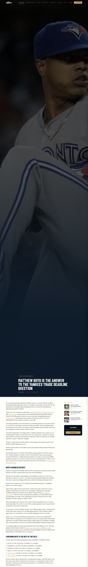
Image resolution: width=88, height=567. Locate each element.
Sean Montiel (21, 392)
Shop (65, 2)
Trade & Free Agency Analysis (26, 376)
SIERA (11, 517)
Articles (21, 2)
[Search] (69, 2)
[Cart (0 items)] (71, 2)
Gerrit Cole (29, 528)
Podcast (60, 2)
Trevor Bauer (12, 414)
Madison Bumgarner (36, 412)
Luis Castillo (11, 555)
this (24, 478)
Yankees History (30, 2)
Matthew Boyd (10, 418)
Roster (39, 2)
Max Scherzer (37, 528)
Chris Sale (48, 528)
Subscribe (78, 2)
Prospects (53, 2)
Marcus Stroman (48, 412)
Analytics (45, 2)
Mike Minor (11, 553)
